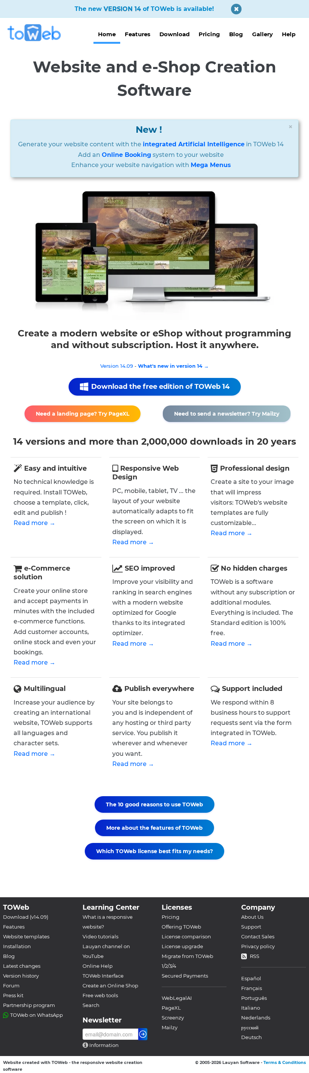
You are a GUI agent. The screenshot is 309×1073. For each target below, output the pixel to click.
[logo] (37, 32)
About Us (252, 917)
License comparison (186, 936)
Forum (11, 985)
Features (137, 34)
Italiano (250, 1008)
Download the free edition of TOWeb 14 (160, 386)
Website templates (26, 936)
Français (251, 988)
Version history (21, 976)
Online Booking (126, 154)
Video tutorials (100, 936)
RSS (254, 956)
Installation (17, 946)
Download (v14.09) (25, 917)
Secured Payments (185, 976)
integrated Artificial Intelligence (194, 144)
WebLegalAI (177, 998)
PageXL (171, 1008)
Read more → (34, 523)
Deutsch (251, 1037)
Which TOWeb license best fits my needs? (154, 851)
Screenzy (173, 1018)
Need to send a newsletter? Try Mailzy (226, 413)
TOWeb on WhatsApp (36, 1015)
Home (107, 34)
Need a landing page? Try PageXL (82, 413)
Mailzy (169, 1027)
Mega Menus (211, 165)
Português (254, 998)
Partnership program (29, 1005)
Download (174, 34)
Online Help (98, 966)
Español (251, 978)
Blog (236, 34)
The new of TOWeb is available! (144, 8)
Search (91, 1005)
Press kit (13, 995)
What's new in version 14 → (173, 366)
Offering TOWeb (181, 927)
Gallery (262, 34)
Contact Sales (257, 936)
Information (103, 1045)
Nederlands (255, 1018)
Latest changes (21, 966)
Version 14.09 (116, 366)
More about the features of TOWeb (154, 827)
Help (288, 34)
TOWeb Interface (103, 976)
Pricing (209, 34)
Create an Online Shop (110, 985)
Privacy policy (258, 946)
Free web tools (100, 995)
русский (250, 1027)
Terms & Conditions (284, 1062)
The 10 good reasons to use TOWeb (154, 804)
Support (251, 927)
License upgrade (182, 946)
